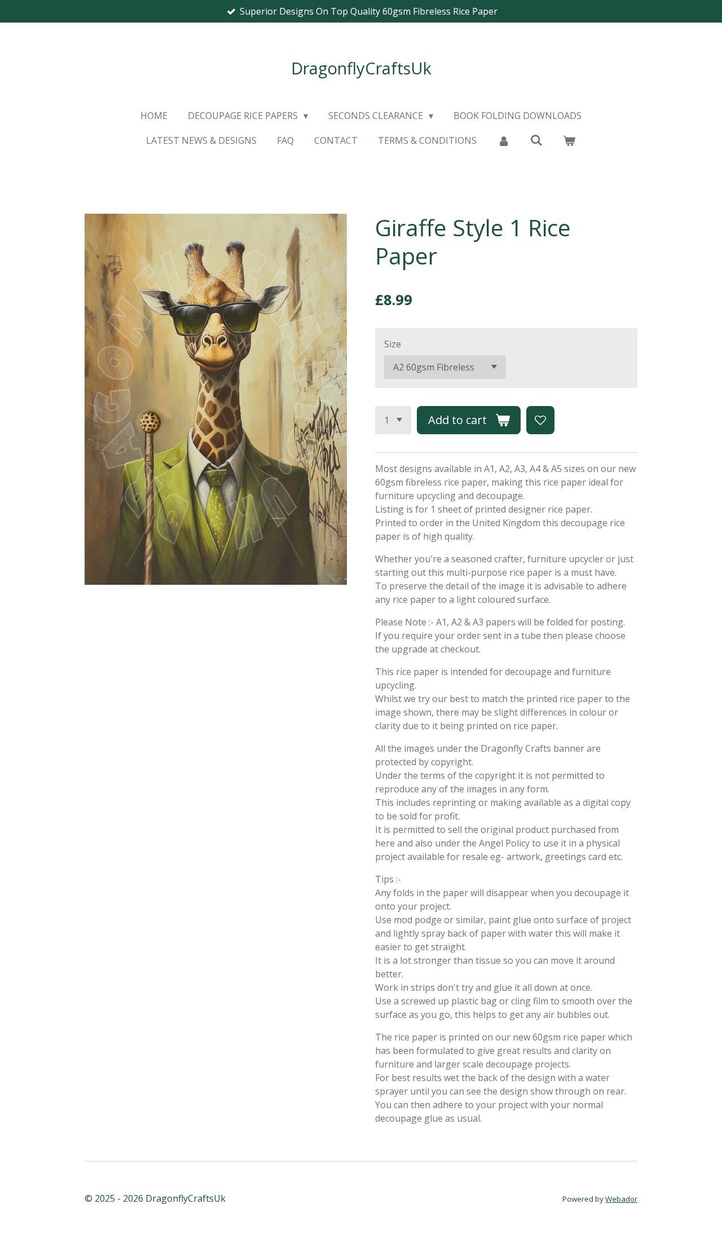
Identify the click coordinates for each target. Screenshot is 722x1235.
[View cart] (569, 140)
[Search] (536, 140)
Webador (621, 1199)
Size (392, 344)
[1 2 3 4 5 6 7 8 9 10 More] (393, 420)
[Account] (503, 140)
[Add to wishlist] (540, 420)
